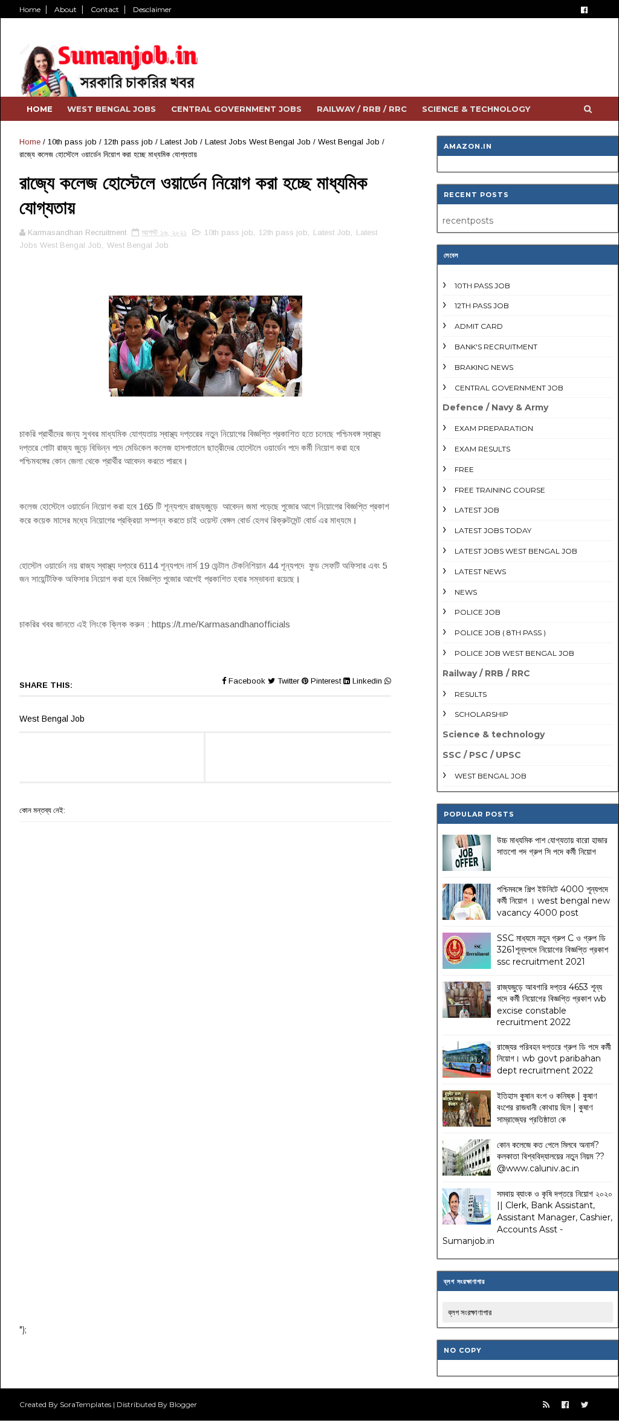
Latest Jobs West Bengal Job (258, 141)
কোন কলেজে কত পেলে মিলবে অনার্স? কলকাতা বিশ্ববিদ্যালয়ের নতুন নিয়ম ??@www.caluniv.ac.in (550, 1156)
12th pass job (128, 141)
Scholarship (481, 714)
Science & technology (476, 109)
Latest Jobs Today (493, 530)
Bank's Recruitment (496, 346)
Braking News (484, 367)
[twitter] (585, 1405)
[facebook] (584, 10)
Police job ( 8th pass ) (500, 632)
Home (30, 9)
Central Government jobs (236, 109)
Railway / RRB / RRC (362, 109)
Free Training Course (500, 489)
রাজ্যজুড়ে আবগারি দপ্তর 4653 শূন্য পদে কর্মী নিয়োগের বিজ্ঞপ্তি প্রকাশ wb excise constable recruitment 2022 (551, 1005)
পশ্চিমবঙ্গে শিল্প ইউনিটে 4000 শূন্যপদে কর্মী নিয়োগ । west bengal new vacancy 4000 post (553, 901)
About (65, 9)
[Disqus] (205, 1157)
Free (464, 469)
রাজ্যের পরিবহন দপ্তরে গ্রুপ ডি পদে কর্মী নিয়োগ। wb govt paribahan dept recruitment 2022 (554, 1058)
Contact (105, 9)
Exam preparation (494, 428)
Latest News (480, 571)
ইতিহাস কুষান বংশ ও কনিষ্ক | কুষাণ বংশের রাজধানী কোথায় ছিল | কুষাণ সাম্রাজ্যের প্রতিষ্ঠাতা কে (547, 1107)
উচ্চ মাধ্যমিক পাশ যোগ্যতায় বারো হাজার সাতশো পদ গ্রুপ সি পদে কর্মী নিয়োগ (552, 846)
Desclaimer (152, 9)
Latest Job (179, 141)
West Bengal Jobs (111, 109)
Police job (478, 612)
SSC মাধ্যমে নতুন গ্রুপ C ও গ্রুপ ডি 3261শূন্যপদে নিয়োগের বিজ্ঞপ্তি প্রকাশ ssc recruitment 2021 (552, 950)
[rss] (546, 1405)
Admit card (479, 326)
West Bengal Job (349, 141)
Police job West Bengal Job (514, 653)
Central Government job (509, 387)
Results (471, 694)
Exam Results (482, 448)
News (466, 592)
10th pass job (72, 141)
